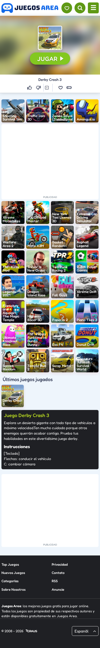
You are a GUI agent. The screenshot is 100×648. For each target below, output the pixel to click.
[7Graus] (31, 631)
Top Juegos (10, 564)
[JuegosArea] (29, 8)
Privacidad (60, 564)
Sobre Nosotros (13, 589)
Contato (58, 573)
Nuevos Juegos (13, 573)
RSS (55, 581)
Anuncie (58, 589)
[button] (50, 38)
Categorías (9, 581)
